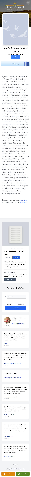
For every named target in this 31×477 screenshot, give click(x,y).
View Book (7, 257)
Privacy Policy (11, 469)
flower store (23, 202)
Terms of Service (19, 469)
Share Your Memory (9, 279)
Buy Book (16, 257)
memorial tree (23, 200)
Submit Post (15, 308)
